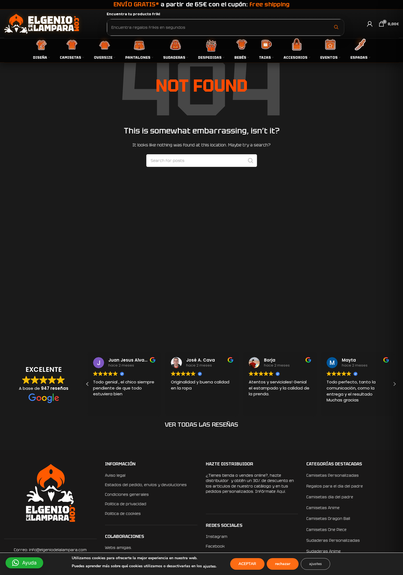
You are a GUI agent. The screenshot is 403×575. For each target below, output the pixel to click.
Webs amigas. (118, 547)
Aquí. (281, 491)
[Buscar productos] (336, 27)
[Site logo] (41, 23)
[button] (394, 384)
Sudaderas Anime (323, 551)
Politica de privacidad (125, 503)
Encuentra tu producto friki (133, 14)
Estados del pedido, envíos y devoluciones (146, 484)
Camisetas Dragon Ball (328, 518)
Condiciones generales (127, 494)
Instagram (216, 536)
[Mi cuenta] (369, 23)
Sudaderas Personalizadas (333, 540)
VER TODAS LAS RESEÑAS (201, 425)
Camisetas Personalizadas (332, 475)
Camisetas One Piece (326, 529)
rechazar (282, 563)
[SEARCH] (250, 160)
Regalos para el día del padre (334, 486)
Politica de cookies (123, 513)
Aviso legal (115, 475)
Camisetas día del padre (329, 496)
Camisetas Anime (323, 507)
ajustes (209, 566)
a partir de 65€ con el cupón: (202, 4)
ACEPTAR (247, 563)
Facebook (215, 546)
